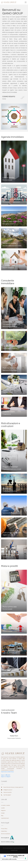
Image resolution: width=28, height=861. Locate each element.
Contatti (2, 813)
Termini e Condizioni (5, 833)
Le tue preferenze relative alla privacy (15, 856)
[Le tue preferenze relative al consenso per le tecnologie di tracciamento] (25, 858)
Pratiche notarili (9, 412)
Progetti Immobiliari (10, 467)
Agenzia (12, 137)
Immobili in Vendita (5, 805)
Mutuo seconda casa (11, 629)
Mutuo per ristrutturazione (13, 650)
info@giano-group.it (7, 789)
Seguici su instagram (5, 776)
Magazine (3, 810)
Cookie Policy (4, 831)
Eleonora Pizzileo (14, 736)
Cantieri (6, 511)
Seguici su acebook (5, 775)
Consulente (7, 282)
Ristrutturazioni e (10, 424)
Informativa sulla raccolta (9, 859)
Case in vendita (8, 178)
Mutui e (9, 566)
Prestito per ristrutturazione (13, 694)
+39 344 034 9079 (7, 792)
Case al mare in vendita (11, 221)
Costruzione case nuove (12, 532)
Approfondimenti (5, 818)
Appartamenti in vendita (12, 199)
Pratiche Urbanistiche (11, 368)
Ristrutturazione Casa (11, 554)
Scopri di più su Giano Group (7, 771)
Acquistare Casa (9, 265)
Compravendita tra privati (12, 346)
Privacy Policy (4, 828)
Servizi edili (7, 489)
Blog (2, 815)
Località (3, 808)
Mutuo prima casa (10, 607)
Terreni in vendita (9, 243)
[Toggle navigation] (25, 2)
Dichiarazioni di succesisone (13, 322)
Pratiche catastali (9, 390)
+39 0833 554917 (7, 794)
